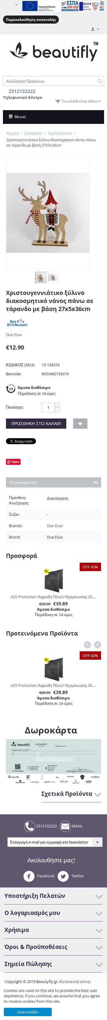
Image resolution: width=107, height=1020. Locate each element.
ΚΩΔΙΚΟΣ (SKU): (20, 364)
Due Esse (14, 334)
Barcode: (13, 373)
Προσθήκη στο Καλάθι (36, 423)
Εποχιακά (33, 133)
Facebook (45, 876)
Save (15, 461)
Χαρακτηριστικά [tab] (23, 482)
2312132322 (46, 826)
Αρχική (12, 133)
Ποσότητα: (14, 407)
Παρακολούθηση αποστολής (31, 19)
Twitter (77, 876)
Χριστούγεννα (60, 133)
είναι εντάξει (27, 1012)
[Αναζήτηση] (100, 81)
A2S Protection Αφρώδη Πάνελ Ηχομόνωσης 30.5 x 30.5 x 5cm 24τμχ (53, 596)
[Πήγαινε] (97, 842)
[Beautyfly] (53, 51)
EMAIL (77, 826)
